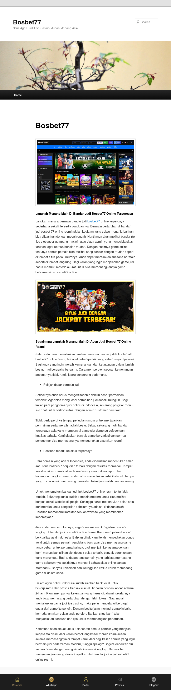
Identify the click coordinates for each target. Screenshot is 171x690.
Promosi (119, 685)
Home (18, 95)
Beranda (17, 685)
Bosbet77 (27, 21)
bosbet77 (93, 221)
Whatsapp (51, 685)
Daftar (85, 685)
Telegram (153, 685)
